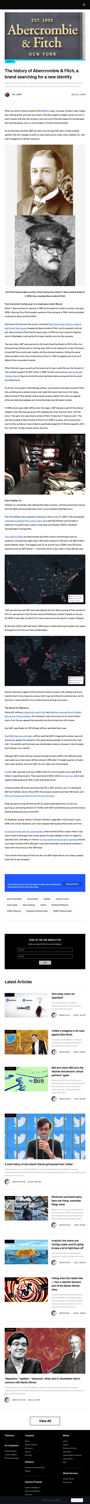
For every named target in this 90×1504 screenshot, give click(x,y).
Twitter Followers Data (62, 911)
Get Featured (68, 1459)
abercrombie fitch (14, 899)
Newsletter (67, 1452)
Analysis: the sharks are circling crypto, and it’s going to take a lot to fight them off (68, 1244)
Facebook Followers (60, 905)
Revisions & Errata (69, 1448)
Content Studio (68, 1479)
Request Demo (72, 884)
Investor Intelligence (32, 1487)
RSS (64, 1462)
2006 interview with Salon (20, 736)
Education (28, 1495)
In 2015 (8, 772)
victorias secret (62, 899)
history (43, 905)
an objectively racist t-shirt (34, 712)
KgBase (28, 1471)
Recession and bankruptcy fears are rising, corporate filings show (67, 1200)
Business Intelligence (33, 1491)
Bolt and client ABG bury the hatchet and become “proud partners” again (68, 1071)
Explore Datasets (31, 1445)
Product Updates (11, 1455)
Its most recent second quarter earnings (58, 839)
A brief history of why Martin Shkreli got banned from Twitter (39, 1164)
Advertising (67, 1482)
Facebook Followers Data (37, 911)
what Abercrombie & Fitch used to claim (23, 520)
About (27, 1441)
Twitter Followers (14, 911)
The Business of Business (13, 4)
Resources (29, 1448)
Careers (28, 1452)
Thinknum (9, 1435)
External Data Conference (72, 1455)
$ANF (45, 110)
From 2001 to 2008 (13, 536)
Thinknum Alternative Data (35, 1467)
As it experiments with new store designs (24, 831)
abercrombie (32, 899)
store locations (29, 905)
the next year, (67, 776)
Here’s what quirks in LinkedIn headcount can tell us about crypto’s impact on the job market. (66, 1006)
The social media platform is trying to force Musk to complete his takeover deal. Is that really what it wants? (67, 1042)
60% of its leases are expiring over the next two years (29, 795)
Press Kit (28, 1455)
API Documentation (12, 1458)
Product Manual (10, 1451)
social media (12, 905)
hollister (47, 899)
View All (45, 1421)
